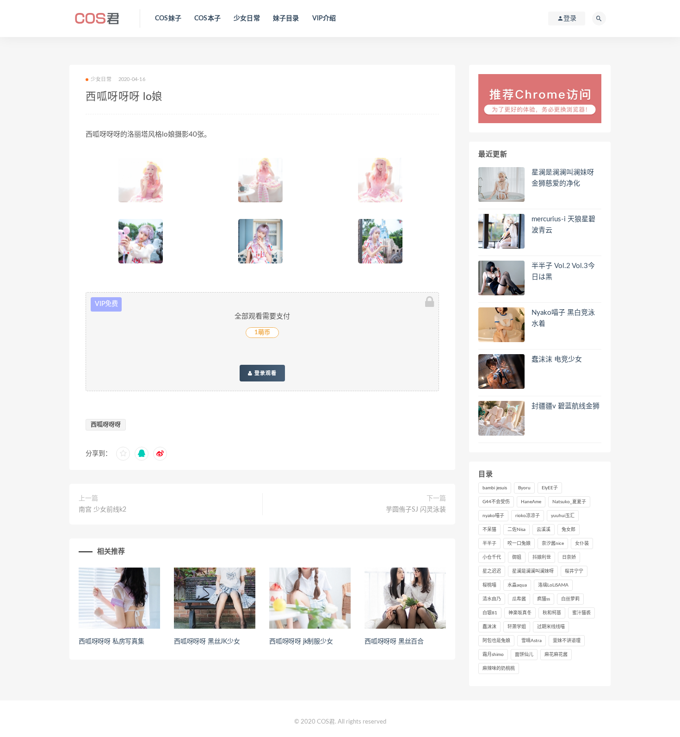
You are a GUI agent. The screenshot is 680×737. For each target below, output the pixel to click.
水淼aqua (517, 585)
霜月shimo (493, 654)
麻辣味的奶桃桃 (498, 668)
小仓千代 (491, 557)
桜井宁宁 (574, 571)
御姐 (516, 557)
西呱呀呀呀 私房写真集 (111, 641)
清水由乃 (491, 599)
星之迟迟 (491, 571)
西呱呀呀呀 (106, 425)
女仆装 (582, 543)
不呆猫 (489, 529)
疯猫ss (543, 599)
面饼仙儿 (524, 654)
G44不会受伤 (496, 502)
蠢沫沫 (489, 627)
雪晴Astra (531, 640)
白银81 (489, 613)
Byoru (524, 488)
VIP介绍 (324, 18)
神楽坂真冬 (520, 613)
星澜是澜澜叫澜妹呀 (533, 571)
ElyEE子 (550, 488)
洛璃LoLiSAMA (553, 585)
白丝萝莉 (570, 599)
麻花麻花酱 (556, 654)
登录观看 (265, 373)
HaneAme (531, 502)
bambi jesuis (494, 488)
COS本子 (207, 18)
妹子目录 (286, 18)
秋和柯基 (552, 613)
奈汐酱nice (553, 543)
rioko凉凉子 (527, 515)
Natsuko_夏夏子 (569, 502)
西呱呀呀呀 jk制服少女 (301, 641)
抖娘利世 (541, 557)
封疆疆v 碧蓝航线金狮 (566, 406)
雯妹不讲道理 (567, 640)
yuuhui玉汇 (563, 515)
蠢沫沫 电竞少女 (557, 359)
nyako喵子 (493, 515)
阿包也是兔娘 (496, 640)
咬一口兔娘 (519, 543)
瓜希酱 (519, 599)
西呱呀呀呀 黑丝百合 (394, 641)
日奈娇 (569, 557)
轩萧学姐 (516, 627)
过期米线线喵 (551, 627)
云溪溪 (543, 529)
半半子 (489, 543)
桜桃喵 (489, 585)
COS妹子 (168, 18)
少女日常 (247, 18)
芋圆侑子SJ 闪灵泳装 (416, 509)
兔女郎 (568, 529)
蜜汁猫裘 (581, 613)
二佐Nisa (516, 529)
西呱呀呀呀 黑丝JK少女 (207, 641)
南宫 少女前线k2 (102, 509)
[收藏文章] (123, 454)
